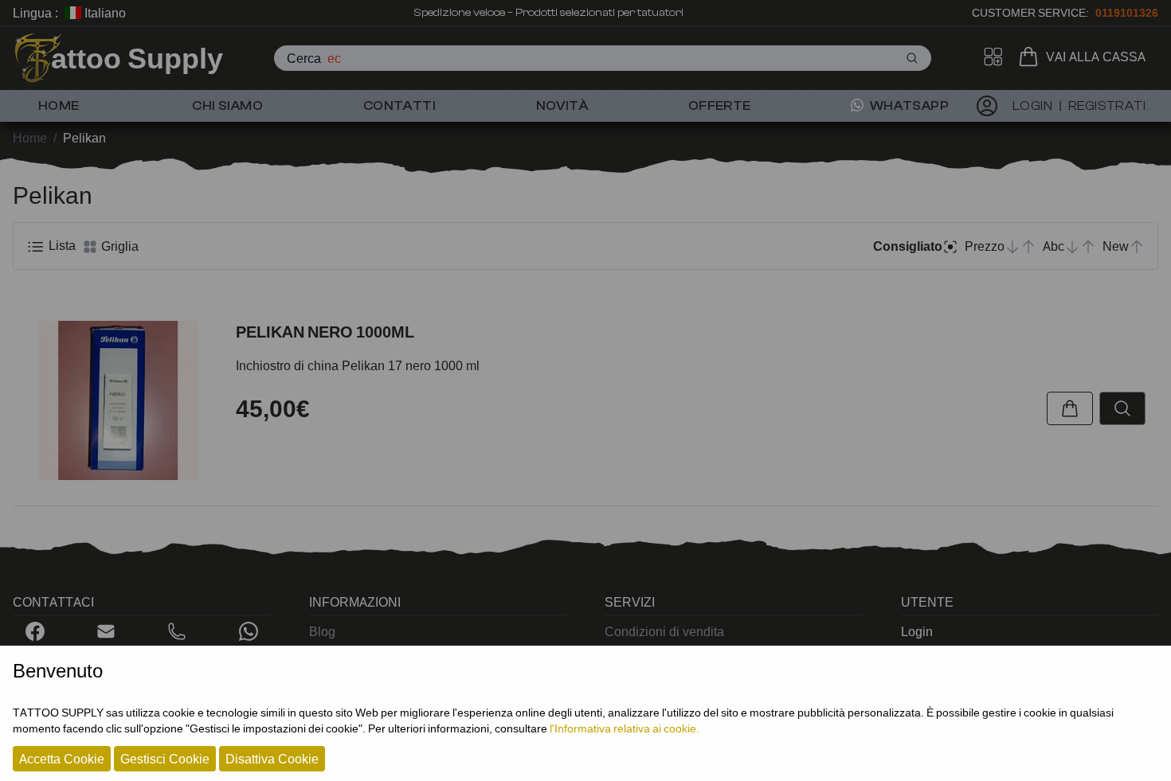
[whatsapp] (248, 631)
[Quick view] (1122, 408)
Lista (60, 245)
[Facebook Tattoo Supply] (35, 631)
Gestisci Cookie (165, 759)
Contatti (399, 106)
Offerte (719, 106)
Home (59, 106)
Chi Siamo (227, 106)
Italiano (103, 13)
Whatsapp (908, 106)
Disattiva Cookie (272, 759)
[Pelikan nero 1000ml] (118, 400)
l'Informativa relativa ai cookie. (624, 728)
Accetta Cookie (61, 759)
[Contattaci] (106, 631)
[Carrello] (1031, 56)
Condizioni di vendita (664, 631)
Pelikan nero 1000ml (325, 332)
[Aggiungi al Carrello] (1070, 408)
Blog (322, 631)
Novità (562, 106)
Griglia (118, 246)
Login (917, 631)
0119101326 (1126, 12)
